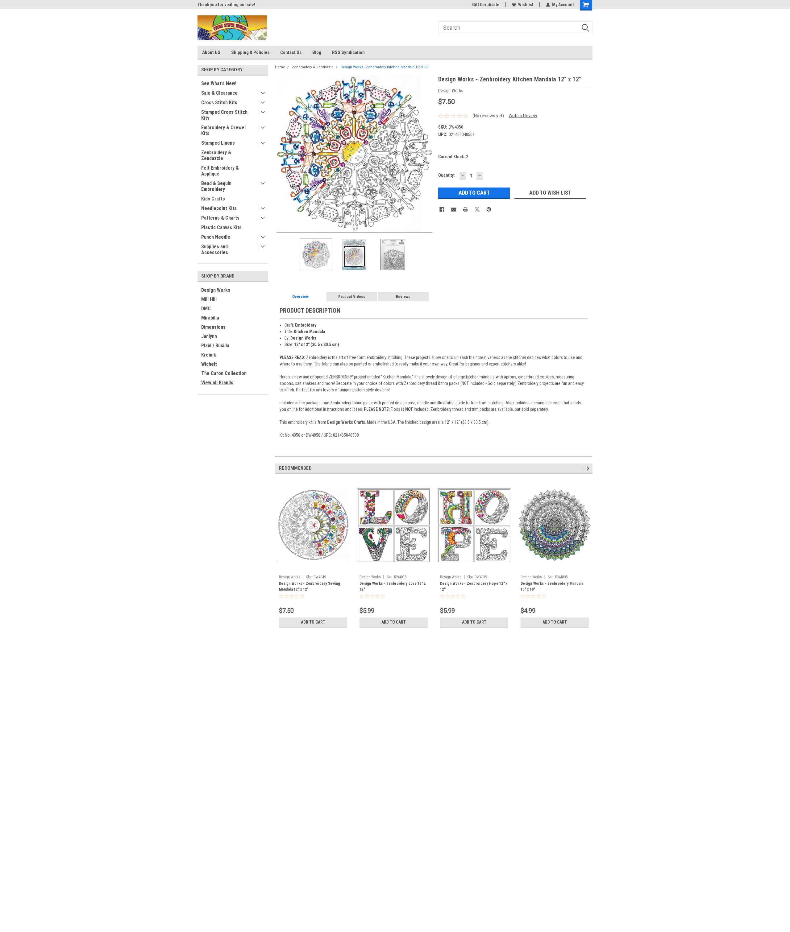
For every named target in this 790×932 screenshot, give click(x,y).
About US (211, 52)
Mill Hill (209, 299)
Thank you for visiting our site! (226, 4)
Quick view (313, 567)
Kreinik (208, 355)
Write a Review (523, 115)
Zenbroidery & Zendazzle (216, 155)
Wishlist (525, 4)
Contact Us (290, 52)
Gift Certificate (485, 4)
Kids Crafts (213, 199)
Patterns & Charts (220, 218)
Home (280, 67)
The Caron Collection (224, 373)
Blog (316, 52)
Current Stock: (453, 156)
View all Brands (217, 383)
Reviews (403, 296)
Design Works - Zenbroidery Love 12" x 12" (393, 586)
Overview (300, 296)
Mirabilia (210, 318)
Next (427, 153)
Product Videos (351, 296)
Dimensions (213, 327)
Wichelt (209, 364)
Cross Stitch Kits (219, 102)
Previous (281, 153)
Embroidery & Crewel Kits (223, 130)
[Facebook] (441, 209)
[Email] (453, 209)
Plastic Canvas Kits (221, 227)
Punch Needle (215, 237)
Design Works (215, 290)
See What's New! (218, 83)
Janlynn (209, 336)
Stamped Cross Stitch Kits (224, 115)
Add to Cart (313, 622)
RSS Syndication (348, 52)
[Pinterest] (488, 209)
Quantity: (446, 175)
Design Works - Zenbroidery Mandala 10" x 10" (552, 586)
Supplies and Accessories (214, 249)
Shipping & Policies (250, 52)
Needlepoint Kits (219, 208)
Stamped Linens (218, 143)
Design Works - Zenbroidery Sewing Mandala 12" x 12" (309, 586)
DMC (206, 308)
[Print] (465, 209)
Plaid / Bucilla (215, 345)
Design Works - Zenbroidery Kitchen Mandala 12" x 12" (384, 67)
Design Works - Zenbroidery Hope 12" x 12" (473, 586)
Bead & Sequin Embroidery (216, 186)
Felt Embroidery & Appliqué (220, 171)
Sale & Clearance (219, 93)
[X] (477, 209)
